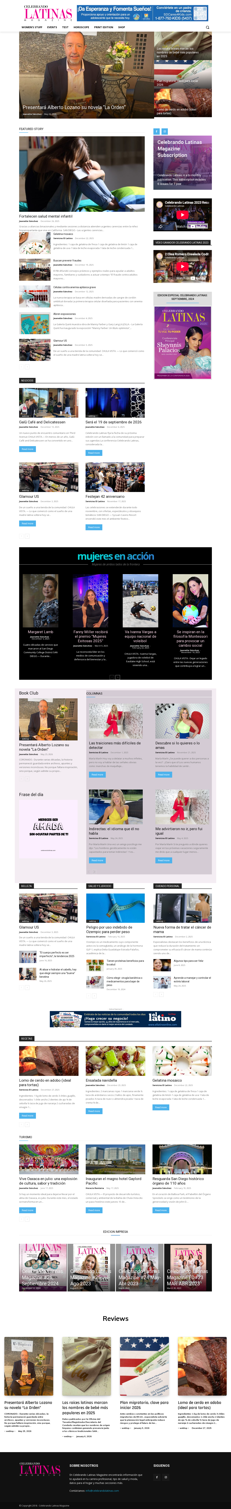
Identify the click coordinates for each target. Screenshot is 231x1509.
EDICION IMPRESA (115, 1231)
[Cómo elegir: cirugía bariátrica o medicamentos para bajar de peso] (95, 982)
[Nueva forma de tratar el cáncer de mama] (182, 908)
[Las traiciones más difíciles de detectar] (116, 721)
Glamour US (60, 340)
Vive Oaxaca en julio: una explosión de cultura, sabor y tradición (48, 1181)
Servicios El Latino (63, 238)
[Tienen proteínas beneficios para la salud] (95, 965)
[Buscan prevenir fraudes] (35, 270)
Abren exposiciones (64, 314)
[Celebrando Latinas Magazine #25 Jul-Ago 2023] (91, 1267)
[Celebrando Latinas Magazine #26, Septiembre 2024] (43, 1267)
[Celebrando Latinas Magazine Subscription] (182, 163)
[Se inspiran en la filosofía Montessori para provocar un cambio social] (190, 601)
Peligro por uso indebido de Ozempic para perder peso (109, 929)
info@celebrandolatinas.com (102, 1490)
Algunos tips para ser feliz (188, 960)
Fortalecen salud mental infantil (46, 216)
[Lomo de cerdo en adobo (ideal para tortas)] (183, 103)
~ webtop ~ (25, 416)
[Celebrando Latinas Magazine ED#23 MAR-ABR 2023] (188, 1267)
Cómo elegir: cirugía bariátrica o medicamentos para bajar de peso (124, 981)
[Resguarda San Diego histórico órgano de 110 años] (182, 1159)
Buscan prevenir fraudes (67, 260)
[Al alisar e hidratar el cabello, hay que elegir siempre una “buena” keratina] (28, 974)
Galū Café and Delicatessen (42, 422)
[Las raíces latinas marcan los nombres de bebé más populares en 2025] (183, 46)
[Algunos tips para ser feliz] (162, 965)
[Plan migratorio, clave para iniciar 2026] (183, 74)
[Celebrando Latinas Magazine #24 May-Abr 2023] (140, 1267)
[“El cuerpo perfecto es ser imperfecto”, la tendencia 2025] (28, 957)
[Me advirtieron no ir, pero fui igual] (182, 807)
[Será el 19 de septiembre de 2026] (115, 403)
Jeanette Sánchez (28, 221)
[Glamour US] (35, 350)
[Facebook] (156, 131)
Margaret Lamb (40, 632)
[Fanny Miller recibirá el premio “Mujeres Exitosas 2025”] (90, 601)
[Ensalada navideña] (115, 1061)
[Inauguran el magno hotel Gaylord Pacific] (115, 1159)
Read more (27, 449)
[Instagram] (165, 131)
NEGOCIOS (27, 380)
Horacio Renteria (95, 1188)
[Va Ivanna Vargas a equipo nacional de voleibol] (140, 601)
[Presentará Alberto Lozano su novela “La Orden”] (86, 75)
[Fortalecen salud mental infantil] (82, 174)
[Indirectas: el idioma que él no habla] (116, 807)
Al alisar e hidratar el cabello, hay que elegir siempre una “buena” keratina (58, 973)
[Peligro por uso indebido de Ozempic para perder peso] (115, 908)
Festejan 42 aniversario (105, 496)
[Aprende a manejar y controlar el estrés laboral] (162, 982)
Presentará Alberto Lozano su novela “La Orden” (44, 747)
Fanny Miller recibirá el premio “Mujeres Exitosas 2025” (90, 636)
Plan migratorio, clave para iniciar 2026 (144, 1405)
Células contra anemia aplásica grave (74, 287)
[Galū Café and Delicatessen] (48, 403)
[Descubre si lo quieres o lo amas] (182, 721)
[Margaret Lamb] (40, 601)
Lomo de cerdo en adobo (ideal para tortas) (199, 1405)
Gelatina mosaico (63, 234)
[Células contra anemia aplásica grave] (35, 296)
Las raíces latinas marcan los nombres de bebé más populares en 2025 (85, 1408)
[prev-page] (21, 367)
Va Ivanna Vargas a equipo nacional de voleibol (140, 636)
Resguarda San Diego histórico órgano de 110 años (178, 1181)
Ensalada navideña (102, 1080)
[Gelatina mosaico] (35, 243)
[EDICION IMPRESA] (182, 343)
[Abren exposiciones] (35, 323)
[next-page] (27, 367)
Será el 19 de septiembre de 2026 (114, 422)
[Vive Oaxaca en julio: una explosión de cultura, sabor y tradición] (49, 1159)
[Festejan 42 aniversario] (115, 477)
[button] (207, 27)
